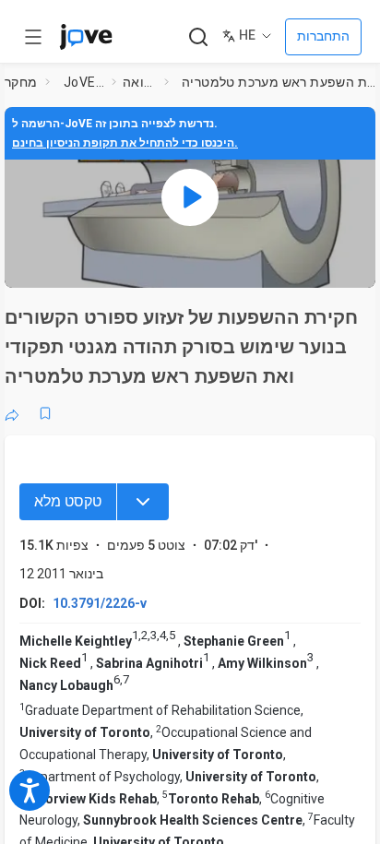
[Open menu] (33, 37)
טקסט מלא (67, 501)
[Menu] (143, 501)
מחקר (21, 82)
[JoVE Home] (86, 37)
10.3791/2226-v (100, 603)
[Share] (12, 413)
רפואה (140, 82)
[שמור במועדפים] (45, 413)
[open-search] (197, 37)
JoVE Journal (84, 82)
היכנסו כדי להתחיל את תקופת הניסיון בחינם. (125, 143)
